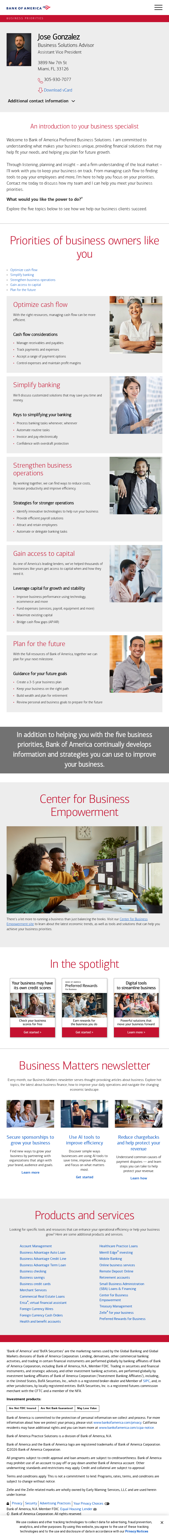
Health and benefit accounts (40, 1321)
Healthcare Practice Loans (118, 1246)
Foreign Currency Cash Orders (41, 1315)
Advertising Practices (55, 1503)
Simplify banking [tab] (20, 275)
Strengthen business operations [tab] (31, 280)
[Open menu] (158, 7)
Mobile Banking (110, 1259)
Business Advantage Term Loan (43, 1265)
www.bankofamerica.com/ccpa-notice (126, 1427)
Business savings (32, 1277)
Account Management (36, 1246)
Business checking (33, 1271)
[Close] (162, 1522)
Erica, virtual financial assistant (43, 1303)
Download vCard (58, 90)
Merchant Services (33, 1290)
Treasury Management (115, 1306)
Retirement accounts (114, 1277)
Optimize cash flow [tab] (22, 270)
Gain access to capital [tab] (24, 285)
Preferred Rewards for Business (122, 1319)
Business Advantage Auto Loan (42, 1252)
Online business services (117, 1265)
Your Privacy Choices (88, 1503)
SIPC (146, 1381)
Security (31, 1503)
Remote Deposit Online (116, 1271)
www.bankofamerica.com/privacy (117, 1422)
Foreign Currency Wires (36, 1309)
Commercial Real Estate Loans (42, 1296)
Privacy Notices (136, 1531)
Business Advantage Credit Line (43, 1259)
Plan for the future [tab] (21, 290)
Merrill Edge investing (116, 1252)
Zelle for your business (116, 1312)
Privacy (17, 1503)
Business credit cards (35, 1284)
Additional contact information (39, 101)
